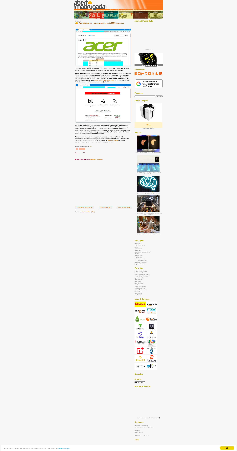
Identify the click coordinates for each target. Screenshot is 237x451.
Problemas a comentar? (141, 262)
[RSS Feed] (146, 73)
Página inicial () (105, 207)
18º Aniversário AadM (140, 259)
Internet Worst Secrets (141, 290)
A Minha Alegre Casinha (141, 271)
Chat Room (138, 253)
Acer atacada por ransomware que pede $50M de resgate (101, 23)
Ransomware (82, 148)
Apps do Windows (139, 283)
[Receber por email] (149, 73)
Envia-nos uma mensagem (142, 425)
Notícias (140, 12)
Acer (77, 148)
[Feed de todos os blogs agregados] (160, 73)
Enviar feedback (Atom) (88, 211)
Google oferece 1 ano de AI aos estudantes (148, 234)
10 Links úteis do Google (141, 260)
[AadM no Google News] (153, 73)
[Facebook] (136, 73)
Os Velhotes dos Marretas (141, 276)
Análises (155, 12)
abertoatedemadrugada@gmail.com (144, 427)
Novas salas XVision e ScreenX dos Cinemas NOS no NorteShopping (148, 214)
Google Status (138, 295)
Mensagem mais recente (84, 207)
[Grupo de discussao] (156, 73)
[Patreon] (142, 73)
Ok (227, 448)
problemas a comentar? (96, 159)
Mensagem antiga (123, 207)
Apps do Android (139, 278)
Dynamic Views (139, 255)
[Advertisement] (149, 34)
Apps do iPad (138, 281)
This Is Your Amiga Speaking (142, 274)
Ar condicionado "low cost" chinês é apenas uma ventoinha (148, 173)
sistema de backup (113, 140)
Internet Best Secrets (140, 286)
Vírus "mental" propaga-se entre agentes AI (148, 193)
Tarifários (111, 12)
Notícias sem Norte (140, 288)
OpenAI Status (138, 291)
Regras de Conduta (140, 264)
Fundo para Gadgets (140, 245)
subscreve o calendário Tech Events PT (148, 418)
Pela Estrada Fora (139, 284)
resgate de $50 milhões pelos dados (104, 80)
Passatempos (81, 12)
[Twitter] (139, 73)
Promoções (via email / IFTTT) (143, 252)
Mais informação (64, 448)
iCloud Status (138, 293)
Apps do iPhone (139, 279)
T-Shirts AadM (138, 257)
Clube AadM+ (126, 12)
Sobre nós (137, 430)
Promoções (96, 12)
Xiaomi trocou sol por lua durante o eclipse (148, 152)
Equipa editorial (139, 432)
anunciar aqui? (148, 49)
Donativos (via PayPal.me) (142, 435)
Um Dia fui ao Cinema (140, 273)
